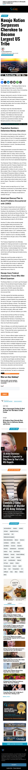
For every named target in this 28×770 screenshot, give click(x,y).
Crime (4, 496)
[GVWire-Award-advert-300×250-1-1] (15, 720)
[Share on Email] (14, 82)
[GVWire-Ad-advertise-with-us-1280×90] (14, 75)
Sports (5, 669)
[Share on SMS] (17, 82)
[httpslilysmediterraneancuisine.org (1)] (15, 600)
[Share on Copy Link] (20, 82)
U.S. (4, 451)
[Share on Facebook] (2, 82)
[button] (26, 750)
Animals (5, 624)
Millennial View (7, 690)
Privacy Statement (17, 768)
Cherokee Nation (8, 401)
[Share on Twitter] (5, 82)
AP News (4, 15)
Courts (21, 4)
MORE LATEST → (7, 696)
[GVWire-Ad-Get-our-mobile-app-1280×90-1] (14, 124)
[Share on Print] (11, 82)
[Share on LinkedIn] (8, 82)
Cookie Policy (9, 768)
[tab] (10, 603)
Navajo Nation (18, 401)
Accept (14, 764)
